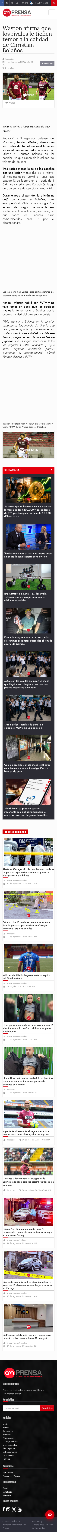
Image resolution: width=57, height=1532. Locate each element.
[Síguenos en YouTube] (17, 3)
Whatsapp (7, 1491)
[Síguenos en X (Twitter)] (12, 3)
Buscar (6, 1427)
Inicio (5, 1424)
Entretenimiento (10, 1451)
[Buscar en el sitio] (54, 3)
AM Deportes (9, 1448)
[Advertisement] (30, 115)
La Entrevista (8, 1455)
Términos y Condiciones (38, 1523)
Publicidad (8, 1472)
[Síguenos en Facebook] (2, 3)
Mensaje (7, 1495)
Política (6, 1458)
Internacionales (10, 1445)
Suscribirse (47, 1408)
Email (5, 1488)
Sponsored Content (12, 1476)
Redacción (9, 59)
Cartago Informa (10, 1441)
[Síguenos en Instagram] (7, 3)
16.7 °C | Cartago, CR (35, 3)
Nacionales (8, 1438)
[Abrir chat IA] (49, 1514)
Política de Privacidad (42, 1526)
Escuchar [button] (48, 63)
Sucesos (7, 1434)
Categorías (8, 1431)
